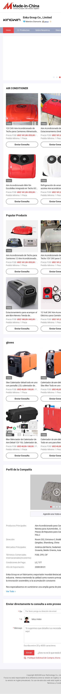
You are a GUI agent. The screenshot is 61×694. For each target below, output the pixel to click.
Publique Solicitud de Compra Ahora (42, 657)
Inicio (8, 30)
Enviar (29, 652)
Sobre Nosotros (42, 30)
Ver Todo (10, 591)
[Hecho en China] (21, 5)
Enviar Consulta (22, 144)
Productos (24, 30)
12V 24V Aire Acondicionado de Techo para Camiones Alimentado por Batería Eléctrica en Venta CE (21, 131)
